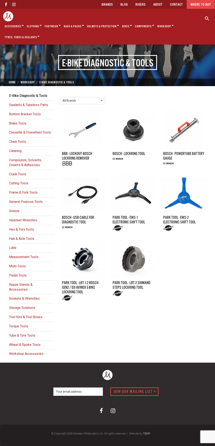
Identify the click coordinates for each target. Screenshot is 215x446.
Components (143, 26)
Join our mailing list (133, 391)
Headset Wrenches (23, 220)
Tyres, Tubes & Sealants (21, 37)
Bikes (126, 26)
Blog (124, 5)
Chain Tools (17, 142)
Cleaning (15, 151)
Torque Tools (18, 326)
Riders (140, 5)
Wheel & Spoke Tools (25, 345)
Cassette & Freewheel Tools (30, 132)
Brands (107, 5)
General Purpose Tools (26, 202)
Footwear (52, 26)
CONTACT (176, 5)
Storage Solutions (22, 308)
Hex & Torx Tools (21, 229)
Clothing (33, 26)
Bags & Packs (73, 26)
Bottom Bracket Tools (25, 114)
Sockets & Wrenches (24, 298)
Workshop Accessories (26, 354)
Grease (14, 211)
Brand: (65, 94)
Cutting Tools (18, 183)
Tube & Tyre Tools (22, 335)
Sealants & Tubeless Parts (28, 105)
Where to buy (200, 5)
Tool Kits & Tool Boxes (25, 317)
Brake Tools (17, 123)
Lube (12, 248)
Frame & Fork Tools (23, 192)
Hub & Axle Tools (21, 239)
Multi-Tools (17, 266)
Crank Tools (17, 174)
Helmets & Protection (102, 26)
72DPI (146, 433)
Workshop (164, 26)
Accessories (13, 26)
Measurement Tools (23, 257)
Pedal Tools (18, 275)
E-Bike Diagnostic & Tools (28, 96)
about (158, 5)
